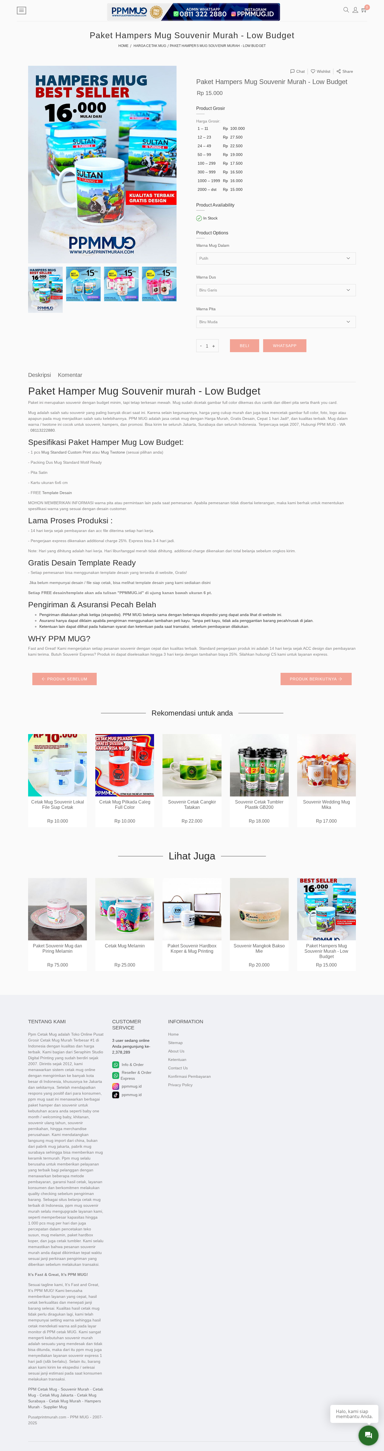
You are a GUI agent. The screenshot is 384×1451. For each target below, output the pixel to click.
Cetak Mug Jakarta (56, 1395)
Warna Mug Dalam (212, 245)
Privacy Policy (180, 1085)
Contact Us (178, 1068)
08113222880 (42, 430)
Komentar (70, 375)
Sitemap (175, 1042)
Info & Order (133, 1064)
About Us (176, 1051)
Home (173, 1034)
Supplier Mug (55, 1407)
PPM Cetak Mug (42, 1389)
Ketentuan (177, 1059)
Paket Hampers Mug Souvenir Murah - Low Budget (326, 951)
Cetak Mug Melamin (125, 945)
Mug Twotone (113, 452)
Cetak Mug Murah (65, 1401)
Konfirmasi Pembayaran (189, 1076)
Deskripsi (39, 375)
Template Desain (57, 492)
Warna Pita (206, 309)
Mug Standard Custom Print (66, 452)
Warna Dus (206, 277)
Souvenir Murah (75, 1389)
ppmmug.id (132, 1086)
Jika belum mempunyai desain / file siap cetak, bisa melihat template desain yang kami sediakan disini (120, 582)
